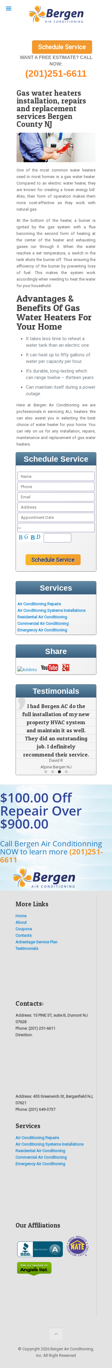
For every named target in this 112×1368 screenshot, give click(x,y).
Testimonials (27, 948)
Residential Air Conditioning (42, 617)
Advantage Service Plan (37, 942)
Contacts (24, 935)
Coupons (24, 928)
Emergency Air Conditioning (42, 630)
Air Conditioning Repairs (39, 604)
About (21, 922)
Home (21, 915)
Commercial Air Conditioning (43, 623)
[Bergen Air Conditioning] (56, 15)
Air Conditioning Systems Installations (51, 610)
